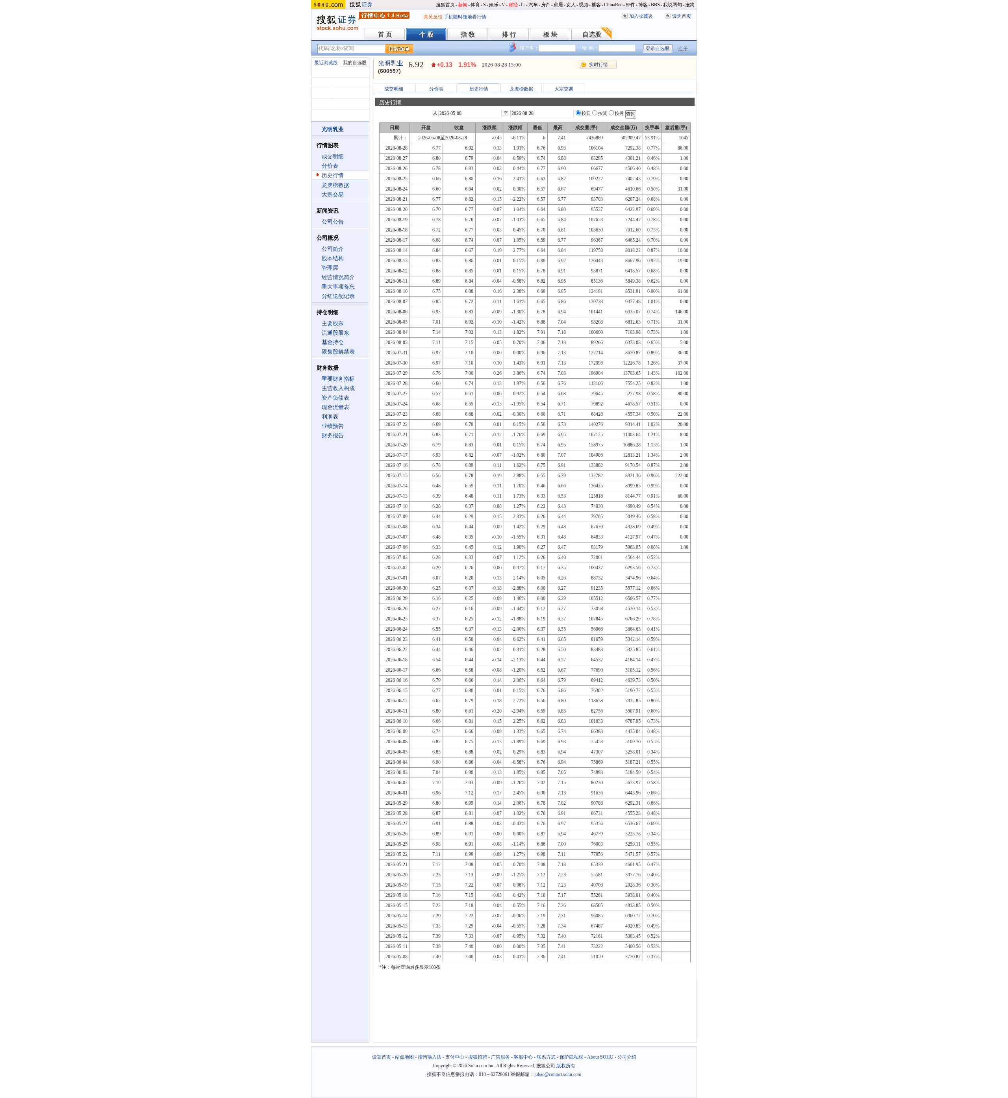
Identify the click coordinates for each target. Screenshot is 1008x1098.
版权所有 (565, 1065)
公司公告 (333, 222)
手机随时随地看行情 (465, 17)
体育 (475, 4)
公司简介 (333, 249)
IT (523, 4)
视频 (583, 4)
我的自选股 (355, 62)
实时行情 (598, 64)
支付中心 (454, 1057)
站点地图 (404, 1057)
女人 (571, 4)
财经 (513, 4)
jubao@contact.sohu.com (557, 1074)
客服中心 (523, 1057)
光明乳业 (390, 63)
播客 (596, 4)
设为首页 (681, 16)
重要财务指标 (338, 379)
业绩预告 (333, 426)
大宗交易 (333, 195)
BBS (655, 4)
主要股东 (333, 323)
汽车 (533, 4)
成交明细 (333, 156)
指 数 (468, 34)
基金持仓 (333, 342)
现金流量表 (335, 407)
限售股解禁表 (338, 352)
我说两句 (672, 4)
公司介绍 (626, 1057)
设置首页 (381, 1057)
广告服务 (500, 1057)
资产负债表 (335, 398)
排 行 (509, 34)
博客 (643, 4)
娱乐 (493, 4)
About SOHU (600, 1057)
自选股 (591, 34)
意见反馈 (433, 17)
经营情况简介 (338, 277)
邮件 (630, 4)
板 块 (550, 34)
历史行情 (333, 175)
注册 (683, 49)
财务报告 (333, 436)
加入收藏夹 (641, 16)
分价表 (330, 166)
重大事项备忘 (338, 287)
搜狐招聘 (477, 1057)
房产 (545, 4)
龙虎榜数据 (335, 185)
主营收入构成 (338, 388)
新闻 (462, 4)
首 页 (385, 34)
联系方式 (546, 1057)
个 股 (426, 34)
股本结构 (333, 258)
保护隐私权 (571, 1057)
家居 (558, 4)
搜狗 (690, 4)
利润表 (330, 417)
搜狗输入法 (429, 1057)
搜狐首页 (445, 4)
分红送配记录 (338, 296)
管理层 (330, 268)
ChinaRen (613, 4)
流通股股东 (335, 333)
